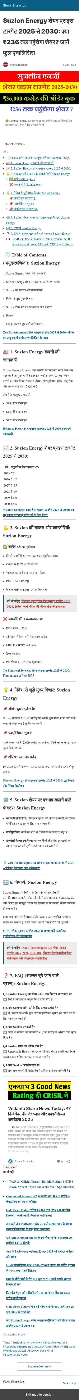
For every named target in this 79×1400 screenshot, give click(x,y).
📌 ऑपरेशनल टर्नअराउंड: (23, 209)
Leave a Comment (39, 1366)
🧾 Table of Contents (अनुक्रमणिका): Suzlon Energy (38, 158)
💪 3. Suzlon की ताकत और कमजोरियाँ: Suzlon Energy (38, 174)
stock (21, 1334)
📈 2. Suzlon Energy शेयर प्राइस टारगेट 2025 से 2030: (38, 168)
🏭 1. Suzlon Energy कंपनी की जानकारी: (30, 163)
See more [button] (10, 1167)
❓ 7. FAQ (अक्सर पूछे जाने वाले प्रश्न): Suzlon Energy (38, 233)
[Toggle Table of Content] (6, 152)
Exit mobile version (39, 1394)
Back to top (69, 1383)
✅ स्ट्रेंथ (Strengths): (22, 179)
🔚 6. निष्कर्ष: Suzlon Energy (23, 228)
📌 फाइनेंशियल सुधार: (21, 204)
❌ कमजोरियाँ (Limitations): (25, 184)
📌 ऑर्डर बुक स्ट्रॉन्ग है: (22, 198)
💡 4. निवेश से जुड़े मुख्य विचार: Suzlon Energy (33, 193)
